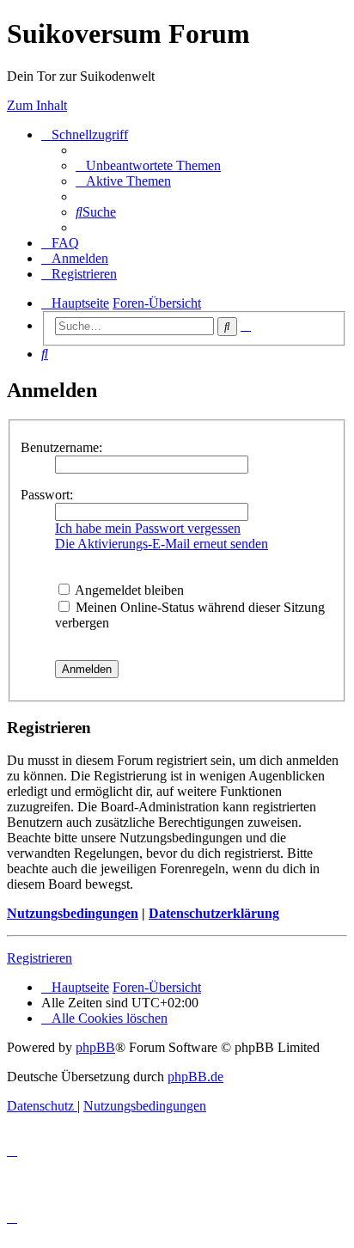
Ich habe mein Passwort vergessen (148, 528)
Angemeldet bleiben (128, 590)
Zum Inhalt (37, 105)
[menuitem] (148, 165)
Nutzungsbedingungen (72, 913)
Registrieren (39, 958)
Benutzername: (61, 447)
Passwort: (47, 494)
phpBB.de (195, 1076)
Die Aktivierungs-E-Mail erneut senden (161, 543)
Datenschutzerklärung (214, 913)
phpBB (95, 1047)
